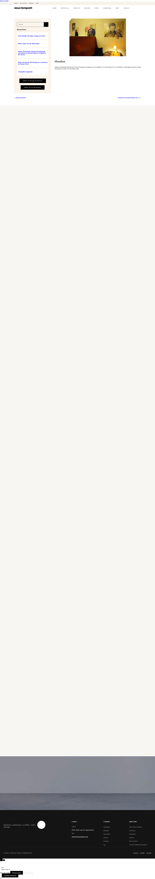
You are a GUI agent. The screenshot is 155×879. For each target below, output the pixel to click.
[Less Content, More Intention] (77, 292)
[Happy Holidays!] (77, 480)
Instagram (148, 853)
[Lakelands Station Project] (77, 449)
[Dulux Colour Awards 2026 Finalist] (77, 166)
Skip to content (4, 1)
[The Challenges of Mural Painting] (77, 355)
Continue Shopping (10, 875)
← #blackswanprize (20, 97)
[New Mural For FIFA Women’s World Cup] (77, 731)
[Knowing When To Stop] (77, 323)
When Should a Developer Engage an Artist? (31, 36)
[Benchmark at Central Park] (77, 574)
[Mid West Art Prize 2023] (77, 512)
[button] (134, 3)
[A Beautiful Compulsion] (77, 261)
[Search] (46, 24)
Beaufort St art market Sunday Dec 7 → (129, 97)
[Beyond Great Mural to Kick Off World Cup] (77, 700)
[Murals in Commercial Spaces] (77, 418)
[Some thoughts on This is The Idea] (77, 606)
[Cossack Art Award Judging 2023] (77, 669)
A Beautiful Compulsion (25, 72)
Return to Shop (16, 873)
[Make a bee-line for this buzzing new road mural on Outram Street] (77, 229)
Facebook (135, 853)
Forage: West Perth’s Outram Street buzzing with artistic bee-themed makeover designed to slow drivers (32, 53)
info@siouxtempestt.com (80, 837)
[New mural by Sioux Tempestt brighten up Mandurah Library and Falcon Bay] (77, 543)
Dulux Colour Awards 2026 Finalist (28, 43)
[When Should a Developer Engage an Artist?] (77, 135)
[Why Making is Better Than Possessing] (77, 386)
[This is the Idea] (77, 637)
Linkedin (142, 853)
